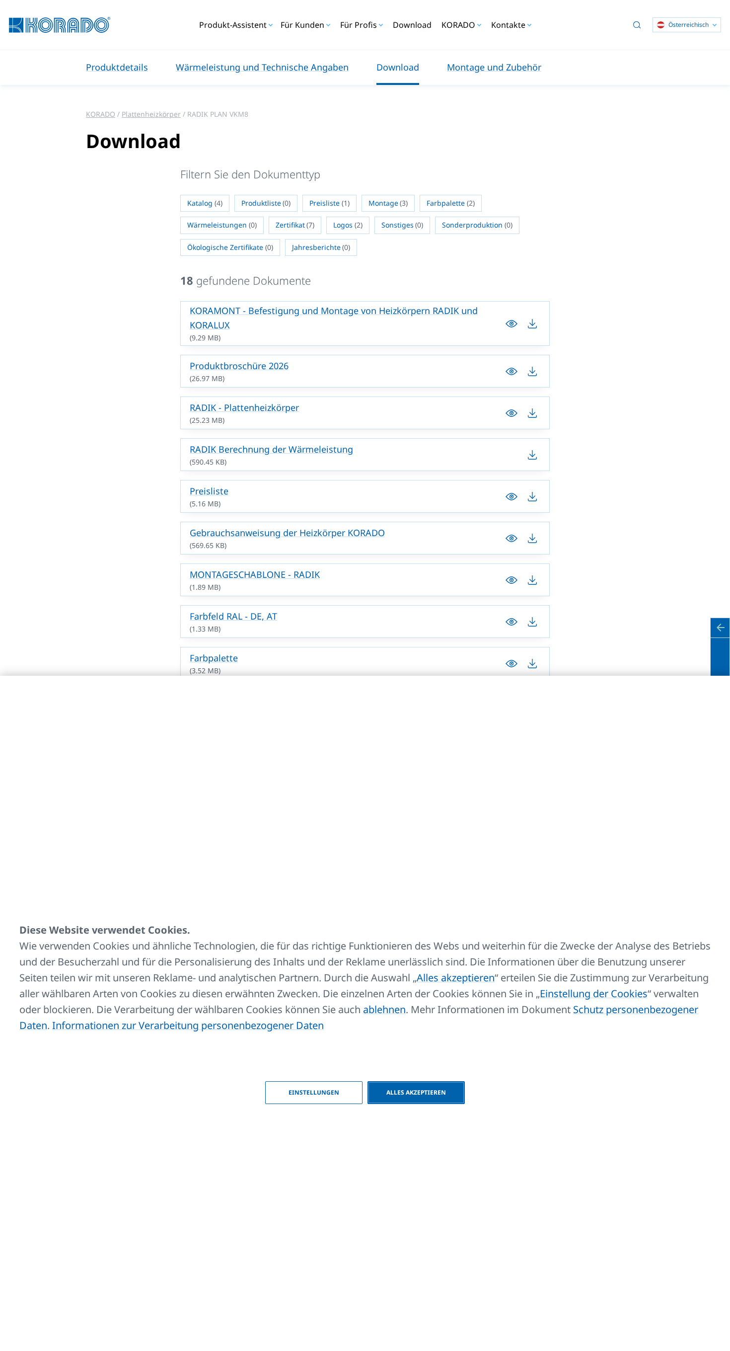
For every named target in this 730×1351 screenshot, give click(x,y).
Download (412, 24)
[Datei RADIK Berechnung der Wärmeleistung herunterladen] (532, 455)
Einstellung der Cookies (594, 993)
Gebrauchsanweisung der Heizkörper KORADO (287, 533)
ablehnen (384, 1009)
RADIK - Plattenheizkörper (244, 407)
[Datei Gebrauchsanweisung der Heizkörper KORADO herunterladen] (511, 538)
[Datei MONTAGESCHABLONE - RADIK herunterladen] (511, 580)
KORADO (100, 114)
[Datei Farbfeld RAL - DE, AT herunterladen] (511, 622)
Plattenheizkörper (151, 114)
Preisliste (209, 491)
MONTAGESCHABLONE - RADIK (255, 574)
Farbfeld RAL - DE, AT (233, 616)
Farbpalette (214, 658)
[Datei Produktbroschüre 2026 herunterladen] (511, 371)
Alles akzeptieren (456, 977)
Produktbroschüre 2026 (239, 366)
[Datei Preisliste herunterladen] (511, 496)
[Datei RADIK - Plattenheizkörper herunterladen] (511, 413)
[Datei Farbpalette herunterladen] (511, 663)
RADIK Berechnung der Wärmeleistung (271, 449)
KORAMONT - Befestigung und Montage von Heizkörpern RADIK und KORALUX (334, 318)
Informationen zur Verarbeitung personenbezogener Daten (188, 1025)
